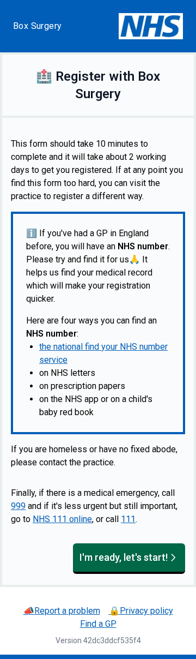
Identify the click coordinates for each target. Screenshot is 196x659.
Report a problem (61, 611)
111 (128, 519)
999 (18, 506)
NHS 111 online (62, 519)
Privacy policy (141, 611)
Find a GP (98, 624)
